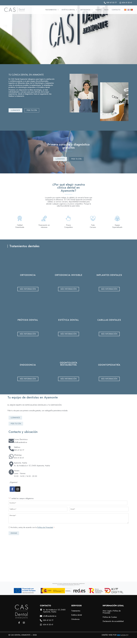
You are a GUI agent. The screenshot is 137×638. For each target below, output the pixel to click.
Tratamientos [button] (51, 10)
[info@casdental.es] (41, 616)
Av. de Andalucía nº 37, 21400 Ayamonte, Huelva (32, 465)
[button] (58, 9)
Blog (106, 10)
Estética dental (76, 615)
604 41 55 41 (19, 458)
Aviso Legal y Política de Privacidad (112, 612)
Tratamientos (75, 611)
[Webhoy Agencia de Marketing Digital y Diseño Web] (122, 635)
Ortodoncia (75, 619)
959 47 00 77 (19, 450)
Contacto (116, 10)
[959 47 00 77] (41, 620)
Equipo (98, 10)
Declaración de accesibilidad (113, 621)
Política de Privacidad (45, 527)
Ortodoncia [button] (85, 10)
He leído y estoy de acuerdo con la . (32, 527)
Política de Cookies (110, 617)
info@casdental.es (20, 442)
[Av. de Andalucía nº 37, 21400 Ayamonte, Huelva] (41, 610)
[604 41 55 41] (41, 625)
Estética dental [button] (68, 10)
